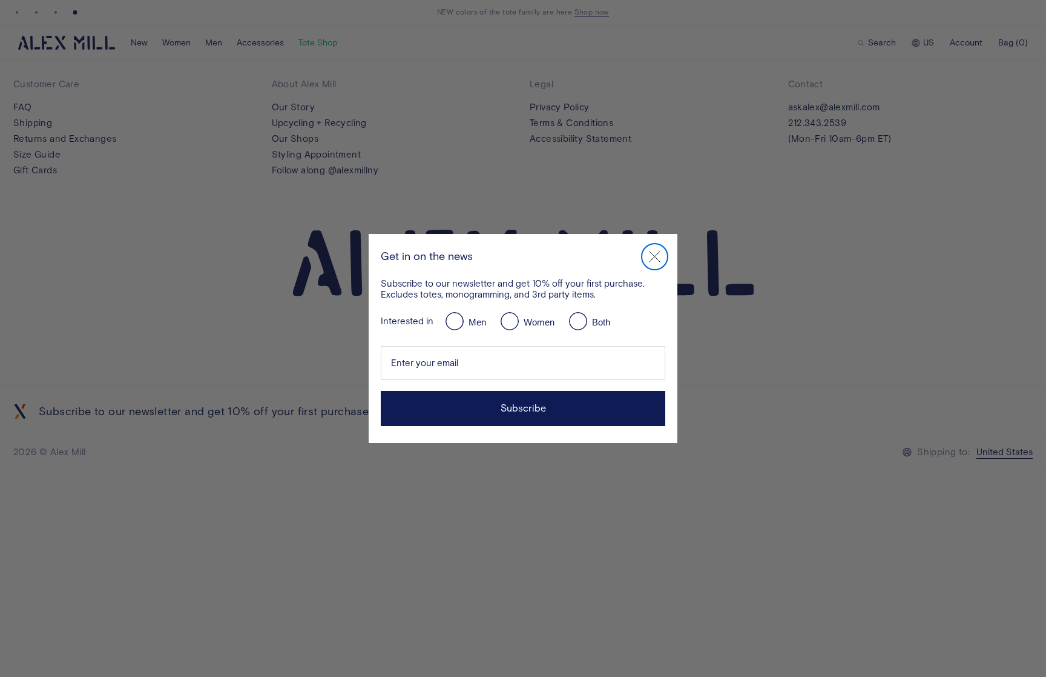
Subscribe (523, 408)
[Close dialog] (654, 256)
